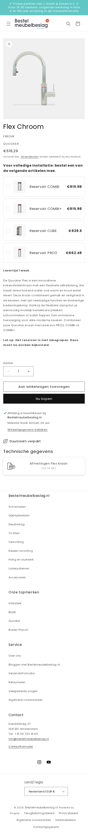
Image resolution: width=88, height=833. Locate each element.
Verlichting (16, 542)
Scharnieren (17, 507)
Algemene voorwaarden (26, 700)
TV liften (14, 533)
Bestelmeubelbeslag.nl (41, 807)
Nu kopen (44, 398)
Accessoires (17, 577)
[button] (8, 23)
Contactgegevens (46, 827)
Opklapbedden (19, 515)
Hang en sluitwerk (21, 559)
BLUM (12, 612)
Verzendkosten (30, 156)
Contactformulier (21, 746)
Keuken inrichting (21, 551)
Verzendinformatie (22, 673)
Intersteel (15, 603)
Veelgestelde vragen (23, 691)
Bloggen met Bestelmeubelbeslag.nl (34, 664)
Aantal (8, 363)
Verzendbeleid (65, 820)
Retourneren (17, 682)
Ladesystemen (19, 568)
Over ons (15, 655)
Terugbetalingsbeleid (39, 813)
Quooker (14, 621)
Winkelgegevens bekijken (27, 430)
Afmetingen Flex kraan (49, 464)
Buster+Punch (18, 630)
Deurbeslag (17, 524)
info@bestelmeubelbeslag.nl (29, 739)
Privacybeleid (68, 813)
